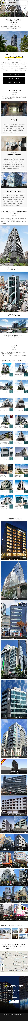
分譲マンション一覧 (14, 74)
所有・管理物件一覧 (14, 78)
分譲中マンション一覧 (14, 82)
